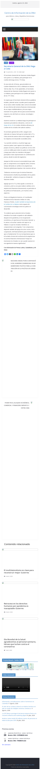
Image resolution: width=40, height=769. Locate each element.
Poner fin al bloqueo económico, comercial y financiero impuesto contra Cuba (16, 405)
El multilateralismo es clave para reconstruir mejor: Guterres (19, 571)
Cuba (6, 62)
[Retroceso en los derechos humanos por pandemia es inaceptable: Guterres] (20, 583)
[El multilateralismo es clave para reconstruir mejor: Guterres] (20, 550)
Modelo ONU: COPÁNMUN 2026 (18, 735)
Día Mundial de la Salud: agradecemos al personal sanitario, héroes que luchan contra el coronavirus (20, 643)
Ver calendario (6, 744)
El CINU (11, 62)
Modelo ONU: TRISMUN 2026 (17, 741)
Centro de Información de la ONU (20, 13)
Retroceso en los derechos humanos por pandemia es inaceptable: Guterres (16, 606)
